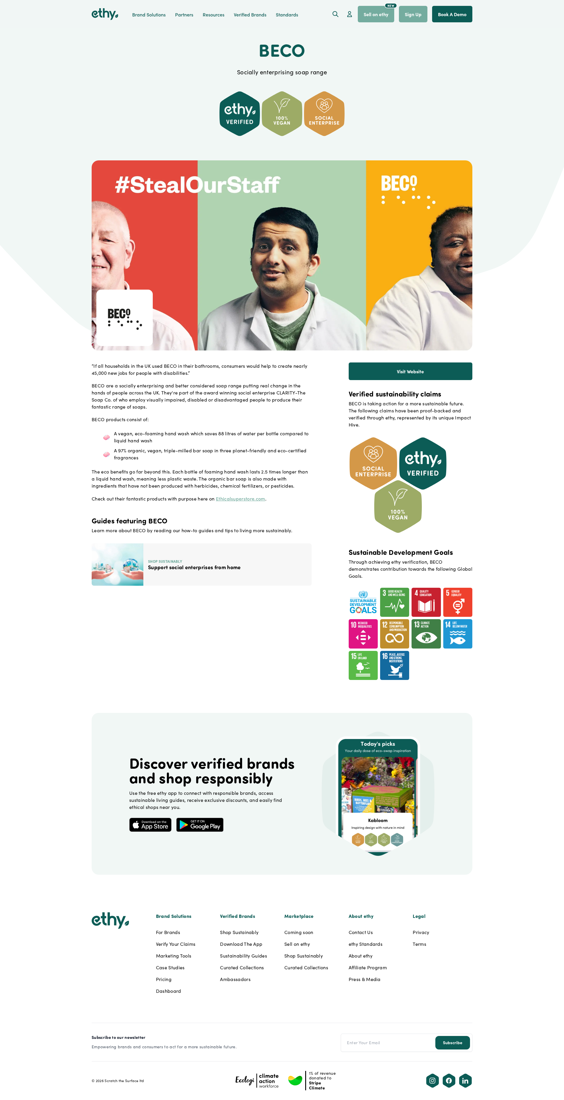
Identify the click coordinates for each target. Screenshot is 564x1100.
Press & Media (365, 979)
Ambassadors (235, 979)
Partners (184, 14)
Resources (213, 14)
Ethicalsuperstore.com (240, 498)
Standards (287, 14)
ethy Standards (365, 944)
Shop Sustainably (239, 932)
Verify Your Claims (176, 944)
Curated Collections (242, 967)
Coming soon (298, 932)
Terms (419, 944)
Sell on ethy (297, 944)
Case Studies (170, 967)
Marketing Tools (174, 956)
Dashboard (168, 991)
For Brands (168, 932)
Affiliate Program (368, 967)
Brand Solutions (149, 14)
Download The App (241, 944)
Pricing (164, 979)
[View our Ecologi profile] (257, 1081)
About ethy (360, 956)
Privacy (421, 932)
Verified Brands (250, 14)
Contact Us (361, 932)
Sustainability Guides (243, 956)
